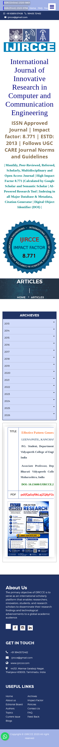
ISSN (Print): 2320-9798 (16, 8)
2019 (7, 365)
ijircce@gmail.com (18, 17)
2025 (7, 408)
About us (11, 700)
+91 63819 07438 (14, 13)
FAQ (40, 8)
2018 (7, 358)
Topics (9, 712)
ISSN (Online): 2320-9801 (17, 2)
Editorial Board (14, 704)
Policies (32, 704)
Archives (32, 696)
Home (33, 8)
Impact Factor (35, 700)
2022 (7, 387)
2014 (7, 330)
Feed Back (33, 716)
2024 (7, 401)
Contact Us (34, 708)
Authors (10, 708)
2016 (7, 344)
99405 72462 (34, 13)
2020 (7, 372)
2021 (7, 379)
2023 (7, 394)
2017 (7, 351)
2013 (6, 323)
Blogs (9, 720)
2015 (7, 337)
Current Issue (13, 716)
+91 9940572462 (19, 652)
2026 (7, 415)
